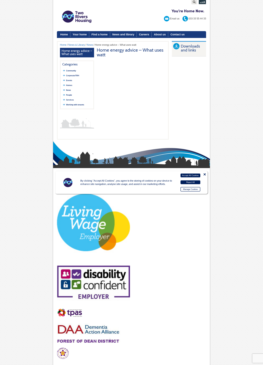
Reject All (190, 182)
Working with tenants (75, 105)
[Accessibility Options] (202, 2)
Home (64, 34)
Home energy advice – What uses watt (76, 52)
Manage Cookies (190, 189)
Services (70, 100)
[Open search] (194, 2)
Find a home (99, 34)
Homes (69, 85)
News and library (123, 34)
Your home (80, 34)
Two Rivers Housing (131, 17)
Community (71, 71)
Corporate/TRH (72, 76)
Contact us (177, 34)
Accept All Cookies (190, 175)
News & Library (76, 45)
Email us (174, 18)
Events (69, 80)
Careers (144, 34)
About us (160, 34)
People (69, 95)
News (90, 45)
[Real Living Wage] (93, 259)
